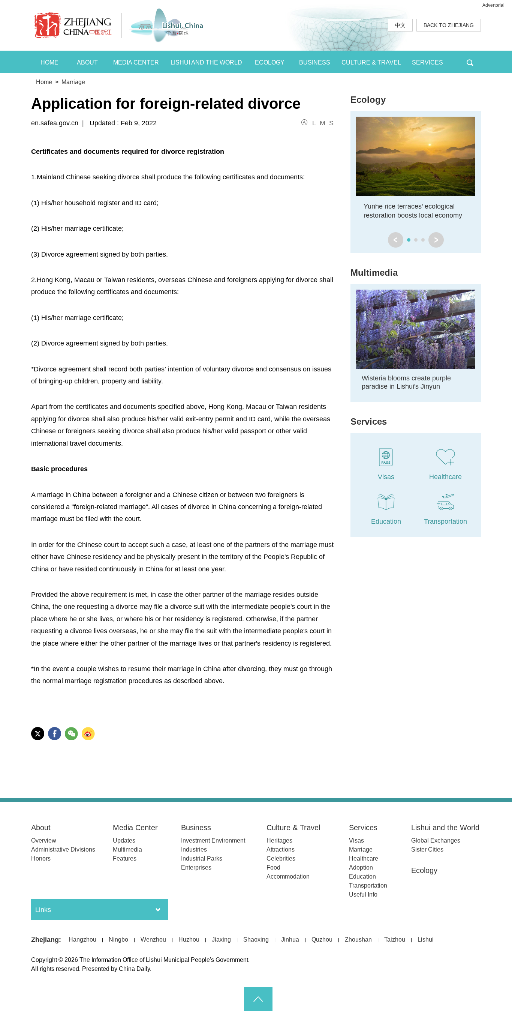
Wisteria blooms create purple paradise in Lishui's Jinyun (406, 382)
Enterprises (196, 867)
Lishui (426, 939)
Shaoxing (256, 939)
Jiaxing (221, 939)
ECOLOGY (269, 62)
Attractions (280, 849)
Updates (124, 840)
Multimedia (374, 272)
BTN (470, 62)
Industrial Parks (201, 858)
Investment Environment (213, 840)
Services (368, 421)
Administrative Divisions (63, 849)
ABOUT (87, 62)
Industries (194, 849)
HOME (49, 62)
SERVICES (427, 62)
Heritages (279, 840)
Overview (43, 840)
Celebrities (280, 858)
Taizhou (394, 939)
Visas (356, 840)
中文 (400, 25)
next (436, 240)
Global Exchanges (435, 840)
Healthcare (363, 858)
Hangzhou (82, 939)
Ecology (368, 100)
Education (362, 876)
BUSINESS (314, 62)
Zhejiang (45, 939)
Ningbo (118, 939)
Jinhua (290, 939)
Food (273, 867)
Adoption (361, 867)
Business (196, 827)
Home (44, 82)
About (41, 827)
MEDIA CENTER (136, 62)
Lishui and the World (445, 827)
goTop (258, 999)
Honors (41, 858)
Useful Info (363, 894)
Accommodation (288, 876)
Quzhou (321, 939)
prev (395, 240)
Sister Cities (427, 849)
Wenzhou (153, 939)
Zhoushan (358, 939)
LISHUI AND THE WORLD (206, 62)
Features (124, 858)
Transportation (368, 885)
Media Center (135, 827)
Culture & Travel (293, 827)
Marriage (73, 82)
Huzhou (188, 939)
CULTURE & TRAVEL (371, 62)
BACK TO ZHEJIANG (449, 25)
